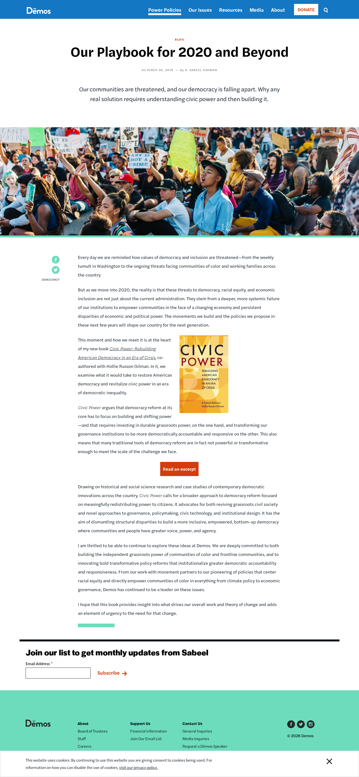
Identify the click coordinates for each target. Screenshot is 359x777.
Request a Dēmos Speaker (204, 746)
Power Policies (164, 9)
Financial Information (148, 731)
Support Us (140, 723)
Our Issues (200, 9)
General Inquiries (197, 731)
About (278, 9)
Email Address (38, 663)
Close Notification (323, 764)
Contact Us (192, 723)
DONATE (306, 9)
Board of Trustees (92, 731)
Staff (82, 738)
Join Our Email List (146, 738)
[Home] (39, 16)
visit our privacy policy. (138, 767)
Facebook (291, 724)
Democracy (51, 279)
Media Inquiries (195, 738)
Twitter (301, 724)
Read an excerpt (179, 469)
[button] (56, 260)
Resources (230, 9)
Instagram (311, 724)
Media (257, 9)
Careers (84, 746)
